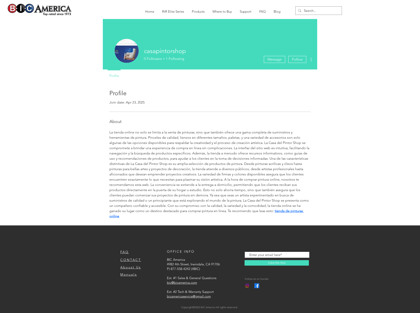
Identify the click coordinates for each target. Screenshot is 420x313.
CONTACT (130, 260)
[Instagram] (247, 285)
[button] (173, 9)
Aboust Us (130, 267)
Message (275, 59)
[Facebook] (256, 285)
